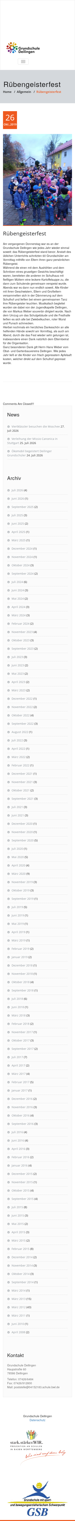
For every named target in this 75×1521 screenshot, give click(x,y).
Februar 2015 (20, 1249)
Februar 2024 (20, 623)
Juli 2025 (17, 515)
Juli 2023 (17, 657)
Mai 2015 (18, 1224)
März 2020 (19, 874)
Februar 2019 (20, 949)
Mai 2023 (18, 673)
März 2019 (19, 940)
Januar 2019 (20, 957)
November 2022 (22, 707)
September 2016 (23, 1124)
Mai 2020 (18, 857)
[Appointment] (23, 48)
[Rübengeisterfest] (37, 180)
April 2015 (18, 1232)
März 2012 (19, 1307)
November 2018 (22, 974)
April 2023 (18, 682)
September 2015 (23, 1199)
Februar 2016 (20, 1157)
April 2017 (18, 1065)
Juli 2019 (17, 907)
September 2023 (23, 648)
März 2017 (19, 1074)
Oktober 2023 (21, 640)
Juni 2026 (18, 498)
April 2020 (18, 865)
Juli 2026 (17, 490)
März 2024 (19, 615)
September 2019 (23, 899)
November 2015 (22, 1182)
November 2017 (22, 1032)
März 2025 (19, 540)
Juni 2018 (18, 1007)
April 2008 (18, 1332)
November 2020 (22, 832)
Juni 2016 (18, 1140)
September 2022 (23, 723)
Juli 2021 (17, 807)
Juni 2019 (18, 915)
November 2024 (22, 557)
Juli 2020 (17, 849)
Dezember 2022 (22, 698)
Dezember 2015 (22, 1174)
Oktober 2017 (21, 1040)
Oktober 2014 (21, 1274)
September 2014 (23, 1282)
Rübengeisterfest (24, 233)
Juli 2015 (17, 1207)
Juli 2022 (17, 740)
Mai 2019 (18, 924)
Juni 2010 (18, 1324)
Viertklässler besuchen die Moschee (36, 426)
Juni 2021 (18, 815)
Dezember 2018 (22, 965)
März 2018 (19, 1015)
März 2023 (19, 690)
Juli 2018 (17, 999)
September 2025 (23, 507)
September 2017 (23, 1049)
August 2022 (20, 732)
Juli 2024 (17, 582)
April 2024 (18, 607)
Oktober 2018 (21, 982)
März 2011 (19, 1315)
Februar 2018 (20, 1024)
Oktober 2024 (21, 565)
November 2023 (22, 632)
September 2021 (23, 798)
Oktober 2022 (21, 715)
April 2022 (18, 748)
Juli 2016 (17, 1132)
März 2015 (19, 1240)
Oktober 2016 (21, 1115)
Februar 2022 (20, 765)
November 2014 (22, 1265)
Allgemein (24, 92)
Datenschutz (37, 1420)
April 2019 (18, 932)
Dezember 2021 (22, 773)
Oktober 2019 (21, 890)
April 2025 (18, 532)
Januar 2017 (20, 1090)
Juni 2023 (18, 665)
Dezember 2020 (22, 824)
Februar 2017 (20, 1082)
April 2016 (18, 1149)
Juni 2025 (18, 523)
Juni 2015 (18, 1215)
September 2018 (23, 990)
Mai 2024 (18, 598)
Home (7, 92)
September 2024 (23, 573)
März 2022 (19, 757)
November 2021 (22, 782)
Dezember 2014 (22, 1257)
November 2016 (22, 1107)
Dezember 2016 (22, 1099)
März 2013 (19, 1299)
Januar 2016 (20, 1165)
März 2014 (19, 1290)
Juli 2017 (17, 1057)
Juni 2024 (18, 590)
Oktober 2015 (21, 1190)
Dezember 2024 (22, 548)
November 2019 (22, 882)
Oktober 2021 (21, 790)
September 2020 (23, 840)
